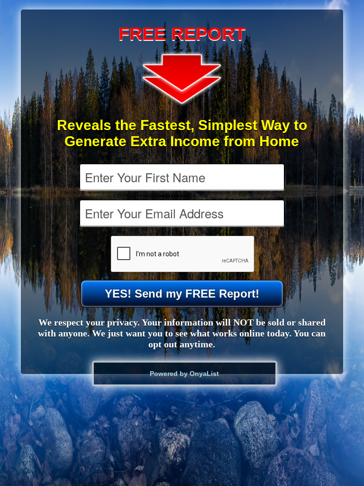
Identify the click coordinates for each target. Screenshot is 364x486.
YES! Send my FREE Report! (182, 293)
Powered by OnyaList (184, 373)
